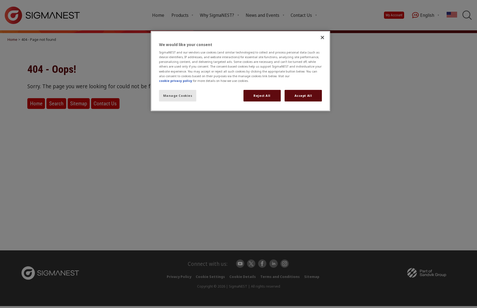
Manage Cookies (177, 95)
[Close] (322, 37)
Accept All (303, 95)
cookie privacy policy (175, 81)
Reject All (262, 95)
